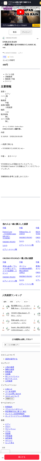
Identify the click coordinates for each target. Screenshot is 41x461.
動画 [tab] (15, 32)
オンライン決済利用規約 (14, 414)
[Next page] (37, 295)
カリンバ (8, 440)
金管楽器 (8, 438)
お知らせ (8, 389)
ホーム (5, 126)
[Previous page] (33, 295)
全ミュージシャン (12, 376)
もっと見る (9, 443)
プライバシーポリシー (14, 409)
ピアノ (7, 424)
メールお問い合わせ (13, 394)
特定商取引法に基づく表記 (15, 411)
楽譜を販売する (11, 359)
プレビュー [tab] (26, 32)
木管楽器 (8, 436)
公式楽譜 (8, 381)
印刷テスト (9, 398)
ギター (7, 427)
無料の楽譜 (9, 369)
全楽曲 (7, 374)
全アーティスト (11, 379)
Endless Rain (19, 126)
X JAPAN (11, 126)
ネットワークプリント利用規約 (17, 416)
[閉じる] (2, 3)
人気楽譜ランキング (12, 295)
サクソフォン (10, 429)
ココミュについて (12, 396)
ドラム (7, 431)
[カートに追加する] (2, 457)
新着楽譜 (8, 372)
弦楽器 (7, 433)
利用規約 (8, 407)
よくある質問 (10, 391)
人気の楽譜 (9, 367)
